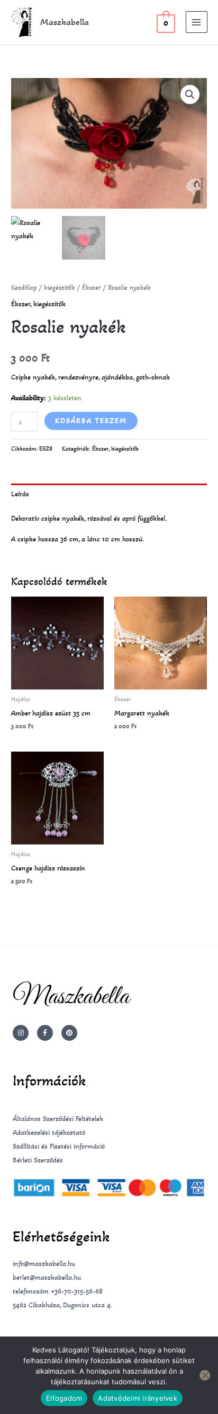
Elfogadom (64, 1398)
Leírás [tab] (20, 493)
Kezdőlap (24, 287)
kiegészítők (59, 287)
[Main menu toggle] (196, 22)
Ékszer (91, 287)
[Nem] (204, 1375)
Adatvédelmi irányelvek (137, 1398)
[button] (189, 94)
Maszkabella (64, 22)
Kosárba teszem (91, 420)
